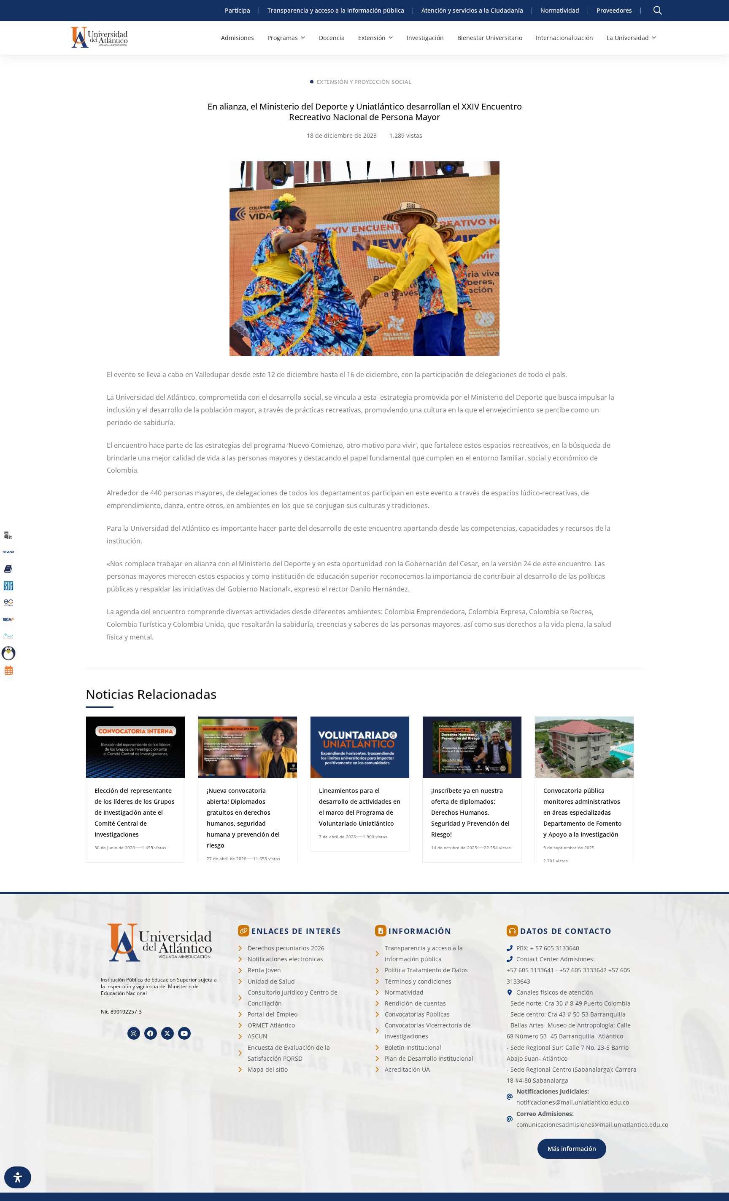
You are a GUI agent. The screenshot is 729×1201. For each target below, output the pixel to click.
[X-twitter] (167, 1033)
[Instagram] (133, 1033)
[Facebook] (150, 1033)
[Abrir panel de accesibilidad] (17, 1177)
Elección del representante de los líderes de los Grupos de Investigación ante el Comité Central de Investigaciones (134, 812)
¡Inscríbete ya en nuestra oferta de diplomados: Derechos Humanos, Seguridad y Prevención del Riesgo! (470, 812)
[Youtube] (184, 1033)
